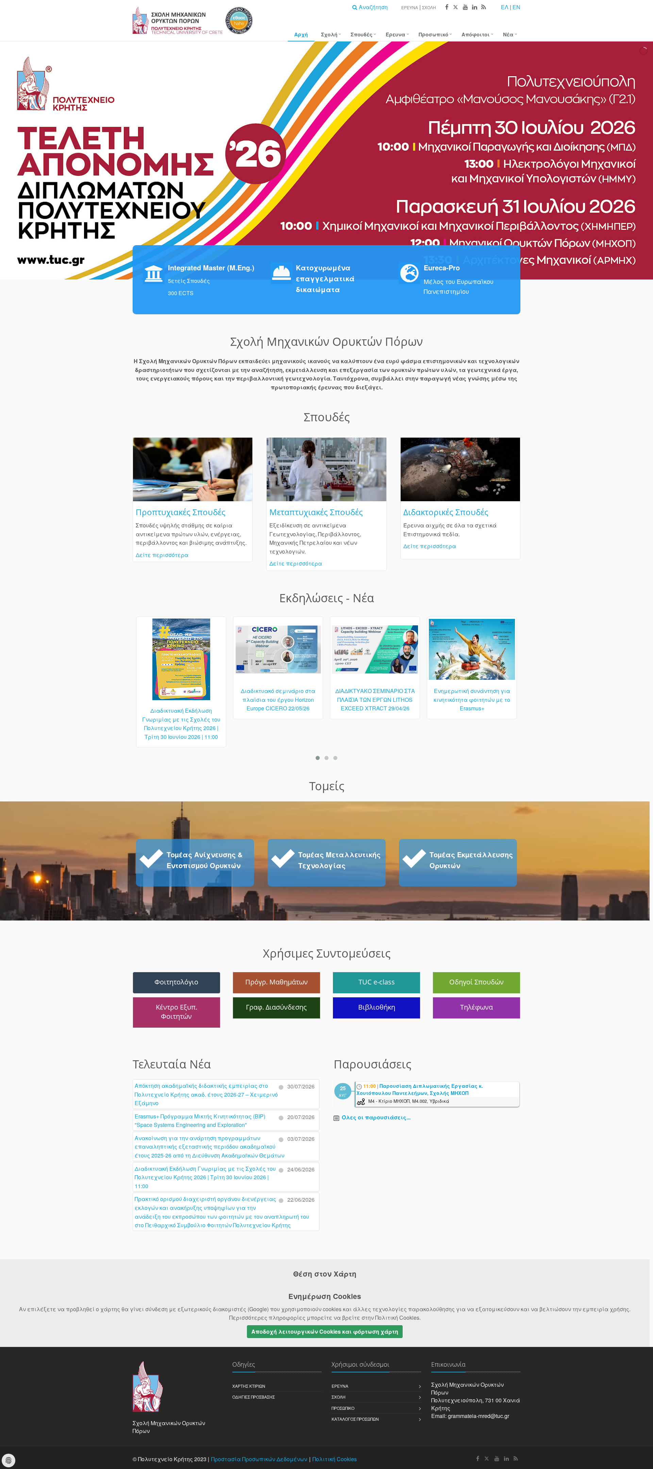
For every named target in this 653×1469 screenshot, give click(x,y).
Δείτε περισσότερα (162, 555)
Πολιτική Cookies (335, 1459)
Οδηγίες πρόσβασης (253, 1397)
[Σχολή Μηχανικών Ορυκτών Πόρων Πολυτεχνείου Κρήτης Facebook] (447, 7)
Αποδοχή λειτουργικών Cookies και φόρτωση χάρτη (324, 1331)
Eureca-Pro (442, 267)
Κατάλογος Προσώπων (355, 1419)
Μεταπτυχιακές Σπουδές (316, 512)
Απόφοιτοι (476, 34)
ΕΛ (504, 7)
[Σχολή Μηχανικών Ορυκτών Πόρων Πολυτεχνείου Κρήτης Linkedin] (474, 7)
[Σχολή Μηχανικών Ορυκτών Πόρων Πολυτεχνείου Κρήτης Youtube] (465, 7)
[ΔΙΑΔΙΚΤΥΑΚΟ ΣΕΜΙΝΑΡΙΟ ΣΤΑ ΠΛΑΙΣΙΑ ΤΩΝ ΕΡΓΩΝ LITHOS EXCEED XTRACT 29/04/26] (278, 652)
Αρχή (301, 34)
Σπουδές (361, 34)
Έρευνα (409, 7)
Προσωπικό (433, 34)
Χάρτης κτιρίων (248, 1386)
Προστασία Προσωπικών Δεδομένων (259, 1459)
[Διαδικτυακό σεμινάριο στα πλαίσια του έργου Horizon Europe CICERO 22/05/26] (181, 652)
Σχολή (429, 7)
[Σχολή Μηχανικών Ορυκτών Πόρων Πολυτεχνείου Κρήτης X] (455, 7)
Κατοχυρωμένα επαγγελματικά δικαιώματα (325, 278)
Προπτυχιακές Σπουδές (180, 512)
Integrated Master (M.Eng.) (211, 267)
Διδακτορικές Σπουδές (445, 512)
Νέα (508, 34)
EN (516, 7)
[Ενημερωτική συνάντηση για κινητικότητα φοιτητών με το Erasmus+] (375, 652)
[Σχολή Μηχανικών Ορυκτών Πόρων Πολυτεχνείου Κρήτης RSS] (483, 7)
